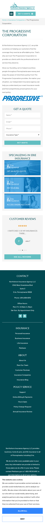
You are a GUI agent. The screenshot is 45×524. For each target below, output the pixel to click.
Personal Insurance (22, 333)
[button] (11, 14)
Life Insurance (22, 343)
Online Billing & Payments (22, 397)
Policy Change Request (22, 407)
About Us (22, 360)
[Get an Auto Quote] (22, 168)
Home (4, 20)
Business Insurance (22, 338)
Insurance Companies (16, 20)
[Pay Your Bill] (22, 184)
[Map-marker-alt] (20, 316)
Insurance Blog (22, 380)
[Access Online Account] (22, 201)
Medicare (22, 348)
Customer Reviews (22, 370)
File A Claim (22, 402)
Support (22, 392)
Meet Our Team (22, 365)
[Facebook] (24, 316)
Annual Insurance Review (22, 411)
